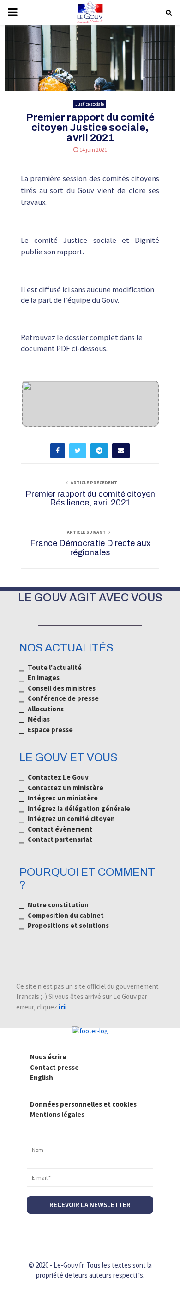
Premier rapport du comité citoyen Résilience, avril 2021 (90, 498)
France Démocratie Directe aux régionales (90, 548)
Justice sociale (89, 104)
